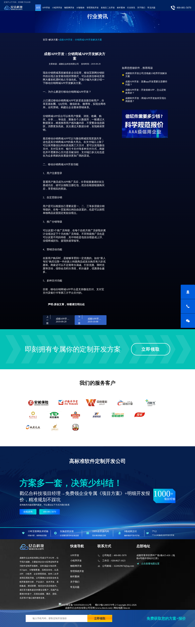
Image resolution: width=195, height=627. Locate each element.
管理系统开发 (93, 8)
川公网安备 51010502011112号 (77, 605)
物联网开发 (69, 8)
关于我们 (141, 8)
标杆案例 (121, 8)
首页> (46, 39)
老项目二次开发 (108, 8)
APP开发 (46, 8)
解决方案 (53, 39)
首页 (38, 8)
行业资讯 (131, 8)
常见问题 (151, 8)
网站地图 (118, 608)
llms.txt (126, 608)
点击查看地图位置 (150, 563)
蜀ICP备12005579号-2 (105, 605)
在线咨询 (28, 511)
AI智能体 (80, 8)
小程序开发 (57, 8)
